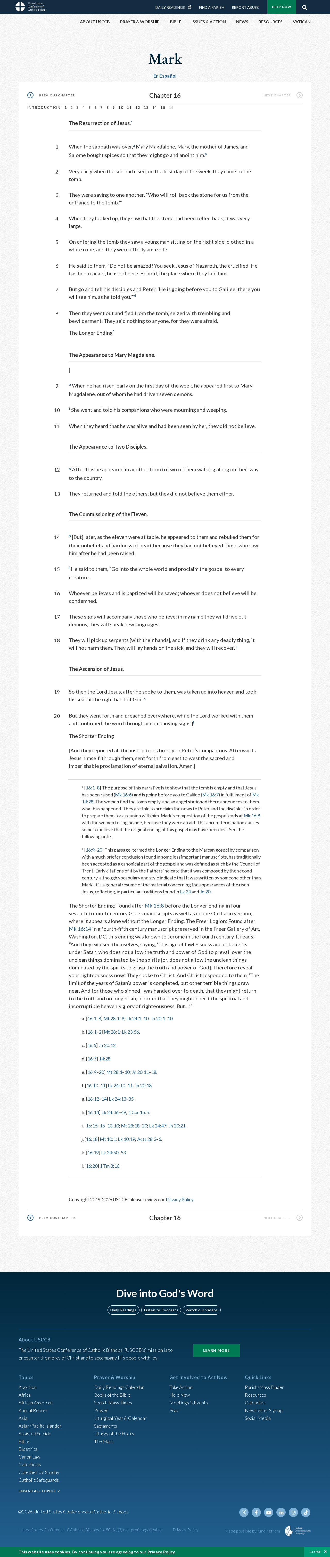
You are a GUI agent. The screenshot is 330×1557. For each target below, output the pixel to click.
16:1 (90, 787)
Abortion (28, 1387)
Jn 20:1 (158, 1018)
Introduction (44, 107)
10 (120, 107)
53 (123, 1152)
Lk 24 (185, 891)
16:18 (91, 1139)
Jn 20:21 (176, 1125)
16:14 (93, 1112)
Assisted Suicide (35, 1433)
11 (129, 107)
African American (36, 1402)
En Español (165, 76)
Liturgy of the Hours (114, 1433)
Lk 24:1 (133, 1018)
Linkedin (281, 1512)
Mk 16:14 (80, 929)
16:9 (90, 850)
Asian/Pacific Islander (40, 1426)
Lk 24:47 (157, 1125)
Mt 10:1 (108, 1139)
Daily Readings (170, 7)
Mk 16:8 (252, 815)
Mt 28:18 (130, 1125)
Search (304, 6)
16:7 (91, 1058)
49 (123, 1112)
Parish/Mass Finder (264, 1387)
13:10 (113, 1125)
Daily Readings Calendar (191, 7)
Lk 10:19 (126, 1139)
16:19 (93, 1152)
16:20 (91, 1166)
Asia (23, 1418)
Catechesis (30, 1464)
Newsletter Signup (264, 1410)
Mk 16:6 (123, 794)
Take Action (180, 1387)
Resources (255, 1395)
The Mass (103, 1441)
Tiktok (305, 1512)
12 (137, 107)
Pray (174, 1410)
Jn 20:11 (140, 1072)
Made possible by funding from (253, 1530)
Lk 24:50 (109, 1152)
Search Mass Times (113, 1402)
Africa (25, 1395)
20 (99, 850)
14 (154, 107)
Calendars (255, 1402)
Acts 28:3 (146, 1139)
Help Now (281, 7)
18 (153, 1072)
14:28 (104, 1058)
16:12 (93, 1099)
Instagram (293, 1512)
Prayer (101, 1410)
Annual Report (33, 1410)
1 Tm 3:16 (109, 1166)
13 (146, 107)
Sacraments (105, 1426)
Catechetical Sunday (39, 1472)
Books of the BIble (112, 1395)
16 (102, 1125)
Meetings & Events (188, 1402)
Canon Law (29, 1457)
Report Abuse (245, 7)
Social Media (258, 1418)
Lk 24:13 (117, 1099)
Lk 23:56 (130, 1032)
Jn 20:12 (107, 1045)
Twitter (244, 1512)
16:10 (92, 1085)
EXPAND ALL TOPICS (37, 1491)
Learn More (216, 1350)
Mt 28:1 (111, 1018)
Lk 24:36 (110, 1112)
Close (315, 1552)
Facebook (256, 1512)
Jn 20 (205, 891)
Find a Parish (211, 7)
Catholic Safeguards (39, 1480)
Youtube (268, 1512)
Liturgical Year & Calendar (120, 1418)
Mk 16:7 (210, 794)
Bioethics (28, 1449)
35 (131, 1099)
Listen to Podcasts (161, 1310)
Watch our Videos (202, 1310)
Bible (24, 1441)
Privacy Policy (180, 1199)
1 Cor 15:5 (138, 1112)
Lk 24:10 (116, 1085)
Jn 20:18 (143, 1085)
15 (162, 107)
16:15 (91, 1125)
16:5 (91, 1045)
